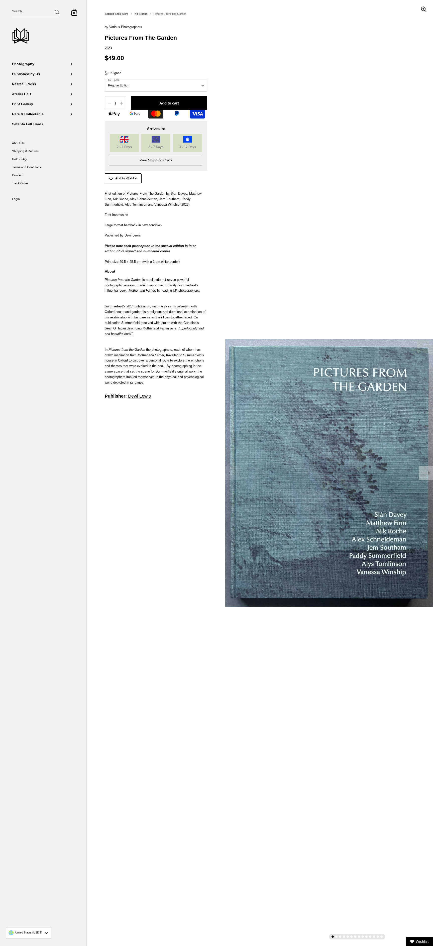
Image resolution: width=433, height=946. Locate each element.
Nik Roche (141, 13)
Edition (113, 79)
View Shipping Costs (156, 160)
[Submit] (57, 12)
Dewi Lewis (139, 396)
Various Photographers (125, 27)
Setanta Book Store (116, 13)
